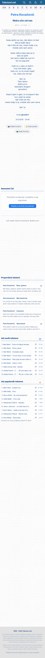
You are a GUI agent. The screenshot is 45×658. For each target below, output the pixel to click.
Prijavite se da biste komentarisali (22, 206)
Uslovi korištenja (34, 652)
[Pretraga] (24, 2)
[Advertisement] (22, 160)
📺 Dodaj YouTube (22, 131)
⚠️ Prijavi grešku (31, 126)
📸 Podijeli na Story (14, 126)
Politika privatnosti (11, 652)
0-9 (4, 8)
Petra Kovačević (22, 14)
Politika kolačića (23, 652)
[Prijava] (30, 2)
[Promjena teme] (36, 2)
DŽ (36, 8)
